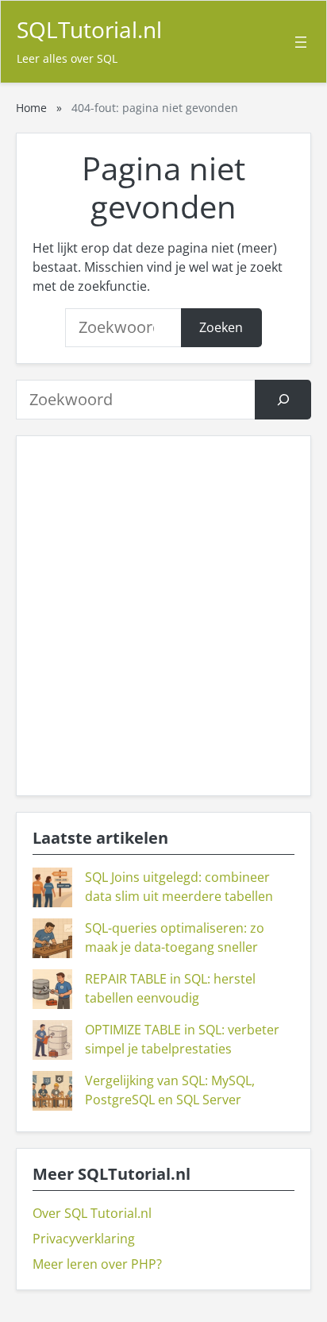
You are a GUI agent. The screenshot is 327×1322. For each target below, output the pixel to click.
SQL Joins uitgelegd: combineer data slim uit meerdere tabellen (179, 886)
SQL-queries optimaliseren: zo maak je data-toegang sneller (174, 937)
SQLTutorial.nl (89, 29)
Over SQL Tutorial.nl (92, 1213)
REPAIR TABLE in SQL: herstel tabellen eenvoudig (170, 988)
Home (31, 107)
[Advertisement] (163, 615)
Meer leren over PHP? (97, 1264)
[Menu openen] (300, 42)
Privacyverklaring (84, 1238)
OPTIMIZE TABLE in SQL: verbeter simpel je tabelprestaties (182, 1039)
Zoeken (221, 327)
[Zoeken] (283, 399)
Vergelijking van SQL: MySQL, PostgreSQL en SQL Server (170, 1090)
